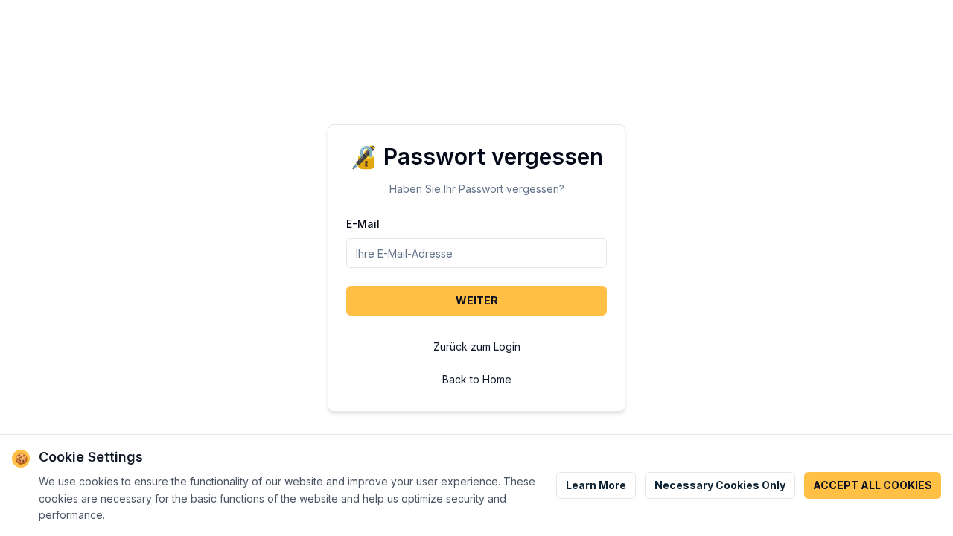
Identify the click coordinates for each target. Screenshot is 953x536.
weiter (477, 300)
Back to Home (476, 379)
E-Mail (363, 223)
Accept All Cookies (872, 485)
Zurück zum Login (476, 346)
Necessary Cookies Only (719, 485)
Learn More (596, 485)
